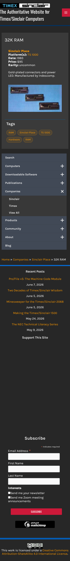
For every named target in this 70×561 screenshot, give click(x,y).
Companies (12, 191)
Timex (13, 206)
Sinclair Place (18, 51)
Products (11, 220)
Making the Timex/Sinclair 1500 (35, 313)
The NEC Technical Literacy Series (35, 324)
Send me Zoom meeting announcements (26, 499)
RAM (11, 132)
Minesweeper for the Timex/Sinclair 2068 (35, 301)
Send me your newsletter (27, 493)
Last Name (15, 475)
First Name (15, 463)
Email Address (19, 451)
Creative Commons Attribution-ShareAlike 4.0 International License (35, 552)
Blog (8, 245)
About (9, 237)
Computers (12, 166)
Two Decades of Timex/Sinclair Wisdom (35, 290)
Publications (13, 183)
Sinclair (14, 199)
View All (14, 212)
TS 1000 (33, 54)
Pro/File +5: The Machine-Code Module (35, 279)
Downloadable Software (21, 174)
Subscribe (36, 511)
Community (13, 228)
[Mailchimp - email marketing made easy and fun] (35, 527)
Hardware (14, 139)
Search (9, 157)
